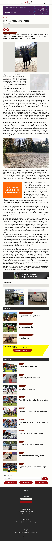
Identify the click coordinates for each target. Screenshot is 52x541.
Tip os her (18, 522)
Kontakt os (25, 522)
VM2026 (21, 363)
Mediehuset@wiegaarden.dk (30, 513)
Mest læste (41, 482)
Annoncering (33, 522)
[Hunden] (17, 532)
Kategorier (11, 482)
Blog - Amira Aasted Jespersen (10, 32)
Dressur (21, 441)
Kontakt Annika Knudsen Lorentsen (22, 350)
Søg (45, 478)
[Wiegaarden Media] (34, 532)
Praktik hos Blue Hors (8, 78)
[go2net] (25, 532)
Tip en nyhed (26, 482)
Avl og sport (22, 386)
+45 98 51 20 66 (18, 513)
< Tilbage (5, 17)
